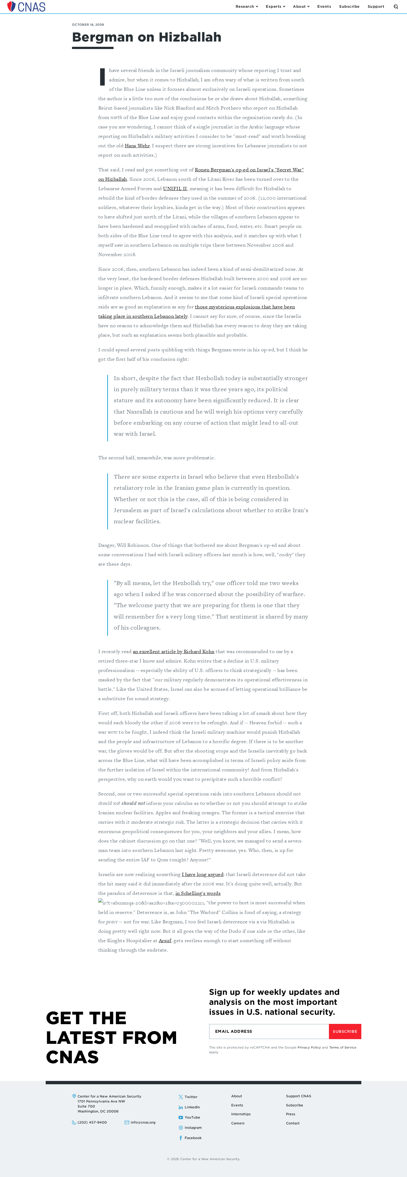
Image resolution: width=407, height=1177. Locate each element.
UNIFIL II (175, 188)
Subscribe (345, 1031)
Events (237, 1105)
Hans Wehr (137, 145)
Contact (293, 1123)
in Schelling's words (198, 893)
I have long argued (203, 874)
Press (290, 1114)
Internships (241, 1114)
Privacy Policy (309, 1047)
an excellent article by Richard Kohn (174, 651)
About (236, 1096)
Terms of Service (342, 1047)
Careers (237, 1123)
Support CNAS (298, 1096)
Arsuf (165, 940)
